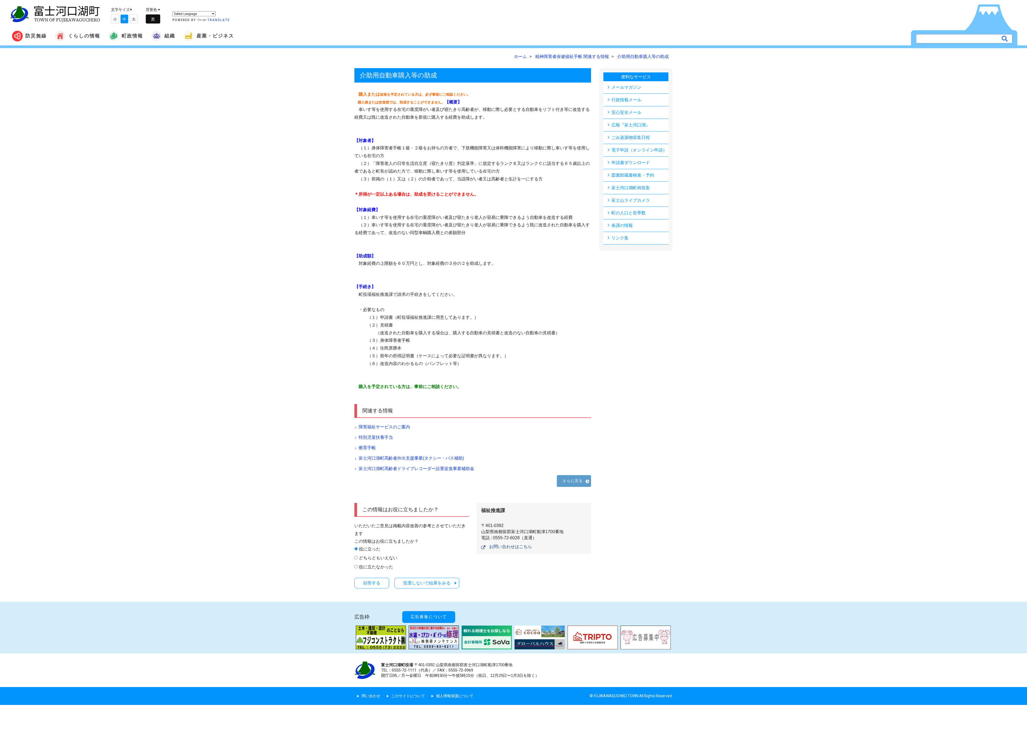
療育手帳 (367, 447)
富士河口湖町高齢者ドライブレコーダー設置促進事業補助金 (416, 468)
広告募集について (429, 616)
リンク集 (620, 238)
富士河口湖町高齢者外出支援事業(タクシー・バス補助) (411, 458)
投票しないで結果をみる (426, 583)
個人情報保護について (454, 696)
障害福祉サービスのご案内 (384, 427)
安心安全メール (626, 112)
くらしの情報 (84, 35)
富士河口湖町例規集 (630, 187)
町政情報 (132, 35)
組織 (169, 35)
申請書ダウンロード (630, 162)
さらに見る (572, 481)
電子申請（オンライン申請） (639, 150)
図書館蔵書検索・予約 (632, 175)
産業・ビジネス (215, 35)
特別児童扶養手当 (376, 437)
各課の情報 (622, 225)
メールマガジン (626, 87)
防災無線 (36, 35)
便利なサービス (636, 77)
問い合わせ (371, 696)
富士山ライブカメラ (630, 200)
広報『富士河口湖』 (630, 125)
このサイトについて (408, 696)
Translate (218, 20)
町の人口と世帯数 (628, 213)
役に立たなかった (376, 567)
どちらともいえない (378, 558)
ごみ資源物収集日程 (630, 137)
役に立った (369, 549)
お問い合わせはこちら (510, 546)
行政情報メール (626, 100)
